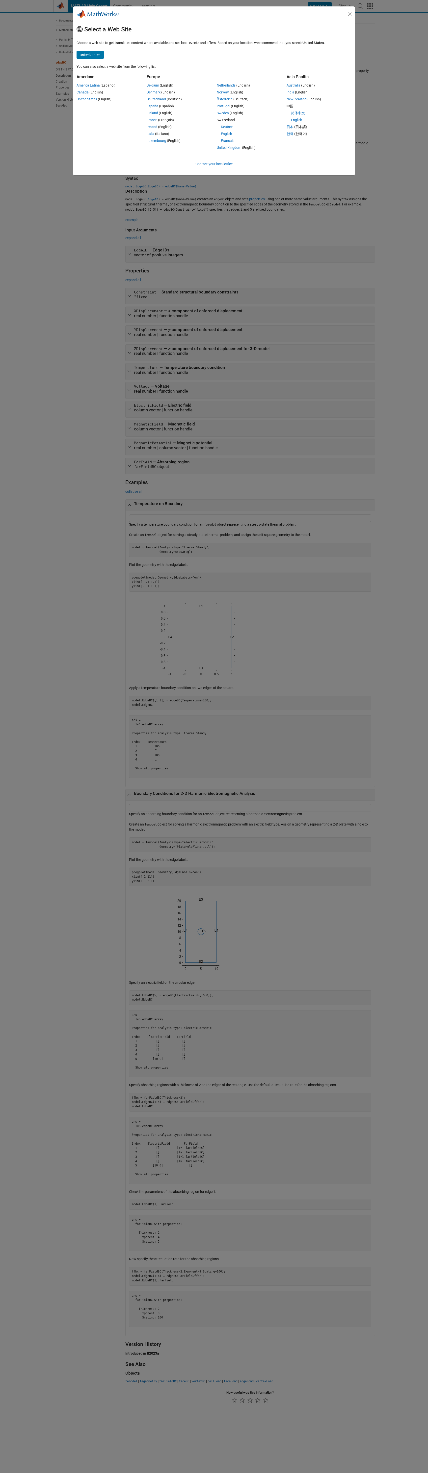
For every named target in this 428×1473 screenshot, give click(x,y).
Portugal (223, 106)
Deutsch (227, 127)
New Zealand (297, 99)
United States (87, 99)
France (152, 120)
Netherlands (226, 85)
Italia (150, 134)
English (226, 134)
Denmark (153, 92)
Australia (293, 85)
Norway (223, 92)
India (290, 92)
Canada (83, 92)
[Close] (349, 14)
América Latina (88, 85)
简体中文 (298, 113)
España (152, 106)
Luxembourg (156, 141)
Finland (152, 113)
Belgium (153, 85)
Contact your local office (214, 164)
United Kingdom (229, 148)
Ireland (152, 127)
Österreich (225, 99)
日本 (290, 127)
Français (227, 141)
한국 (290, 134)
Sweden (223, 113)
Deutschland (156, 99)
